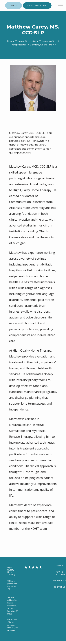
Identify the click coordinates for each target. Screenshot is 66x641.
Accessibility (59, 581)
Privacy (59, 566)
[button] (60, 6)
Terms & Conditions (59, 573)
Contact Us (59, 587)
